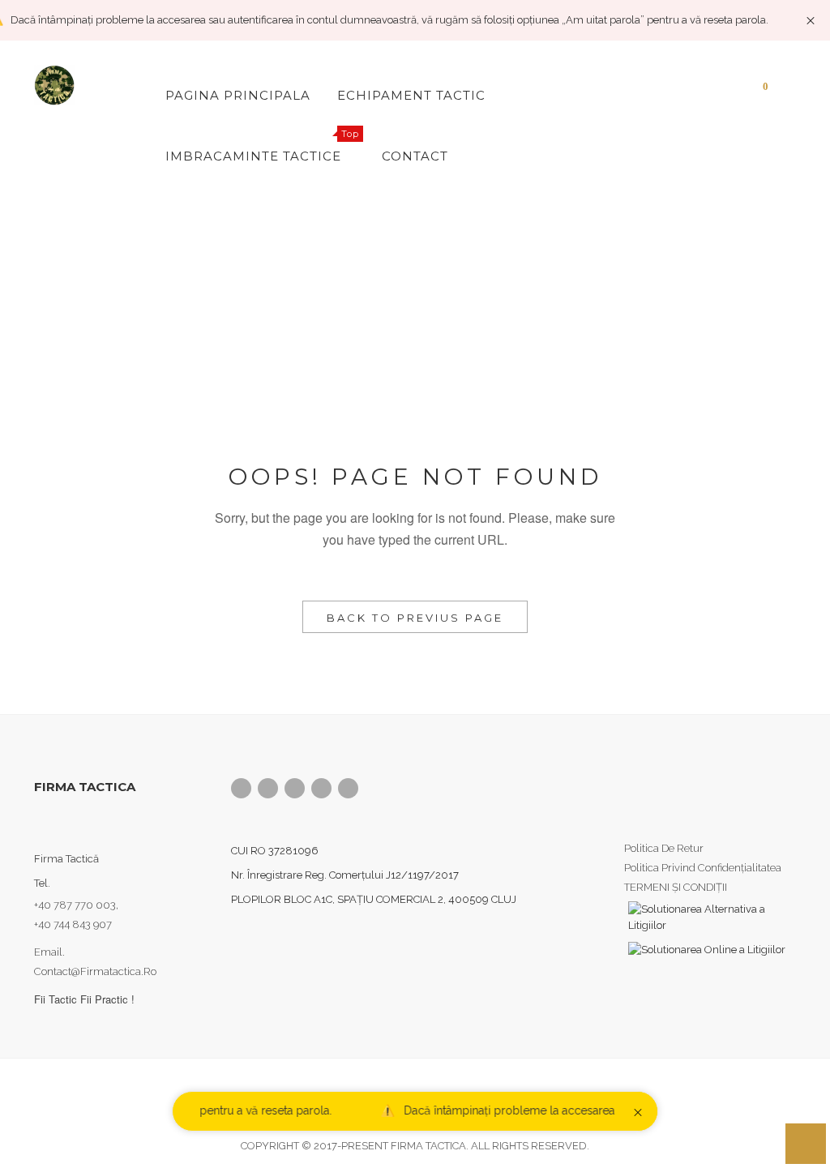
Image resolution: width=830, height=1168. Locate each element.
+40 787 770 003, (77, 905)
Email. (49, 952)
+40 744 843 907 (73, 924)
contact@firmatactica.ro (95, 971)
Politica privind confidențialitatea (702, 868)
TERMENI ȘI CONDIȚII (675, 887)
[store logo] (87, 85)
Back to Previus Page (415, 617)
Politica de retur (664, 848)
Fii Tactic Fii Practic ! (84, 999)
